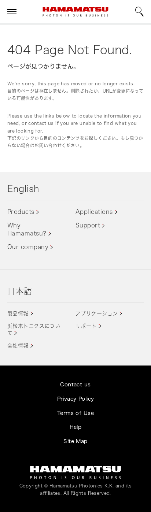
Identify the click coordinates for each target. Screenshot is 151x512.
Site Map (75, 441)
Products (20, 211)
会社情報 (18, 345)
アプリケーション (97, 313)
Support (88, 225)
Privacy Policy (75, 399)
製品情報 (18, 313)
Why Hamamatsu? (27, 229)
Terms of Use (75, 413)
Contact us (75, 384)
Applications (94, 211)
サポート (86, 326)
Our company (27, 247)
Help (76, 427)
